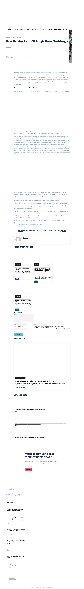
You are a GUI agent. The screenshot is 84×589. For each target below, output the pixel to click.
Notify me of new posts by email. (22, 332)
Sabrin (8, 543)
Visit (49, 77)
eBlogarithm (10, 489)
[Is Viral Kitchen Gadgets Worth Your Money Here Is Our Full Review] (23, 256)
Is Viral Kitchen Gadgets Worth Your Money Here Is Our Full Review (23, 268)
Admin (11, 57)
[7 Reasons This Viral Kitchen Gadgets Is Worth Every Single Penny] (23, 288)
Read (17, 278)
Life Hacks (20, 37)
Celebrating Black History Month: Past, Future (15, 557)
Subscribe (28, 469)
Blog (7, 37)
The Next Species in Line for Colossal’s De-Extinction (34, 381)
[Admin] (7, 57)
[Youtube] (10, 499)
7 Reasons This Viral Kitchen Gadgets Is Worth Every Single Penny (23, 300)
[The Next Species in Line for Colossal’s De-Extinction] (42, 360)
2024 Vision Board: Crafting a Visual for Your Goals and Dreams (16, 541)
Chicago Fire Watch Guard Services (58, 81)
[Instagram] (8, 499)
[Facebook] (6, 499)
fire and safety (45, 131)
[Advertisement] (42, 104)
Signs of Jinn (9, 549)
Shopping (18, 264)
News (36, 264)
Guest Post (12, 37)
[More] (48, 67)
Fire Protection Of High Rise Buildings (32, 224)
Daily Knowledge (20, 377)
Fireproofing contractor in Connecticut (29, 217)
